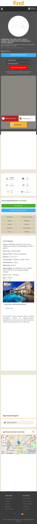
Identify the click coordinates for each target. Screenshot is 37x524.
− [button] (3, 440)
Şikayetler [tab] (27, 220)
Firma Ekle (8, 501)
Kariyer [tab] (9, 220)
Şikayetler (7, 506)
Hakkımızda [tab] (10, 217)
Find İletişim (26, 506)
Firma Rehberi (8, 498)
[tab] (10, 185)
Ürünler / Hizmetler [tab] (27, 217)
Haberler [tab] (27, 224)
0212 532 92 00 (26, 118)
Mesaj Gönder (18, 124)
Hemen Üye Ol (26, 509)
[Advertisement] (18, 96)
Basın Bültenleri (9, 509)
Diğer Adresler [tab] (27, 228)
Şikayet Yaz (19, 205)
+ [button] (3, 437)
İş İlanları (7, 503)
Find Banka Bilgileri (28, 503)
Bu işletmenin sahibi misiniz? (18, 55)
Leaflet (24, 453)
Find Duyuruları (27, 501)
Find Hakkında (26, 498)
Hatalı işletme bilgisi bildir (18, 67)
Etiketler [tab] (27, 231)
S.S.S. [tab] (9, 231)
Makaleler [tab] (9, 228)
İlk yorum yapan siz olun (19, 210)
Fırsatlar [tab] (10, 224)
